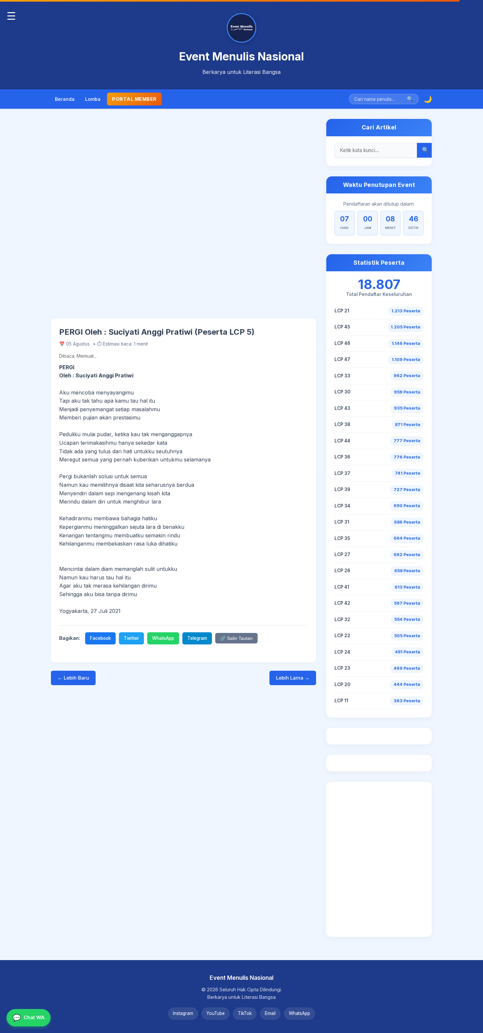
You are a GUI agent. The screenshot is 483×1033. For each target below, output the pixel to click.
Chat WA (28, 1018)
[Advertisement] (183, 218)
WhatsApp (163, 638)
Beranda (65, 99)
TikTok (245, 1013)
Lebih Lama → (293, 678)
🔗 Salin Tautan (236, 638)
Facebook (100, 638)
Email (270, 1013)
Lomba (93, 99)
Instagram (183, 1013)
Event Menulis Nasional (241, 56)
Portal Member (134, 99)
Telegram (197, 638)
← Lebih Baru (73, 678)
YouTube (215, 1013)
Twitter (131, 638)
